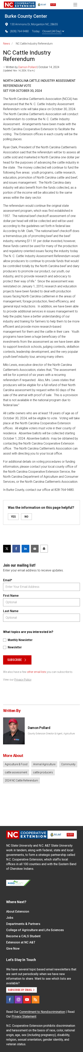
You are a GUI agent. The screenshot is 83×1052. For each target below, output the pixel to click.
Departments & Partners (23, 924)
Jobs (9, 918)
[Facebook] (10, 999)
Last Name (10, 611)
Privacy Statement (24, 1016)
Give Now (12, 948)
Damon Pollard (27, 67)
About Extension (17, 911)
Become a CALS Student (23, 936)
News (6, 43)
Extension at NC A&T (20, 942)
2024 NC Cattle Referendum (21, 780)
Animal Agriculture (44, 764)
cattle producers (43, 772)
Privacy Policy (22, 679)
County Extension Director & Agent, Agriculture (51, 733)
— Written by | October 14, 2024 (31, 67)
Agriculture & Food (16, 764)
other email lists (36, 671)
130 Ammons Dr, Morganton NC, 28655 (34, 24)
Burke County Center (26, 16)
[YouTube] (27, 999)
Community (68, 764)
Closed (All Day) (51, 31)
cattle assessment (16, 772)
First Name (11, 595)
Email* (7, 580)
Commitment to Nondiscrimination (42, 1012)
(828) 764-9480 (19, 31)
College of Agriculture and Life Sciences (35, 930)
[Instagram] (18, 999)
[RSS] (35, 999)
